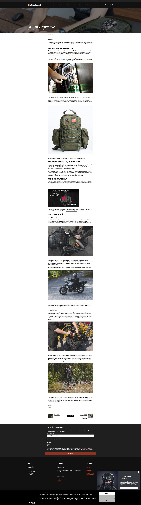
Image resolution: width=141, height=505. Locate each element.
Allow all (106, 493)
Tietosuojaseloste (89, 470)
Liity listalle (70, 453)
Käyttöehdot (88, 471)
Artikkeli (49, 407)
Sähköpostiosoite (50, 433)
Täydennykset (78, 4)
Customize (106, 496)
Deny (107, 500)
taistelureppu (53, 37)
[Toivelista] (105, 5)
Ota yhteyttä (59, 480)
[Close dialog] (138, 472)
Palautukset (88, 466)
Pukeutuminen (53, 4)
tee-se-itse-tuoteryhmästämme (71, 210)
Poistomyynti (84, 4)
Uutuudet (73, 4)
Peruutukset (88, 467)
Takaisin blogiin (70, 415)
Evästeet (87, 476)
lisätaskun (79, 101)
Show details (42, 502)
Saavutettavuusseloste (90, 474)
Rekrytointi (58, 482)
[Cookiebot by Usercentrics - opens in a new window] (32, 503)
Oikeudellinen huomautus (90, 473)
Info (88, 4)
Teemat (68, 4)
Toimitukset (88, 468)
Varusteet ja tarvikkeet (61, 4)
